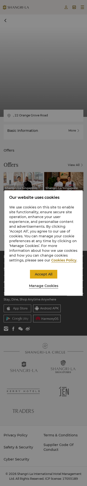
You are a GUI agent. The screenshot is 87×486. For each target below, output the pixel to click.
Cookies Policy (63, 260)
